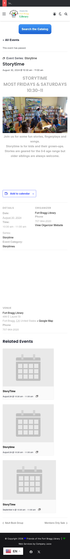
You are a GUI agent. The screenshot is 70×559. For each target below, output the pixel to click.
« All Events (11, 40)
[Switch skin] (60, 15)
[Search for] (66, 15)
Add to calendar (20, 193)
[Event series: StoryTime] (37, 396)
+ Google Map (45, 321)
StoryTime (9, 391)
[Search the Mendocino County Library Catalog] (35, 29)
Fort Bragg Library (45, 213)
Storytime (8, 237)
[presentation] (28, 368)
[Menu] (4, 15)
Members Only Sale (55, 522)
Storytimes (9, 246)
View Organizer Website (49, 225)
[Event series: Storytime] (37, 452)
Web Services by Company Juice (35, 543)
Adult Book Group (13, 522)
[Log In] (54, 15)
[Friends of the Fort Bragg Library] (19, 14)
